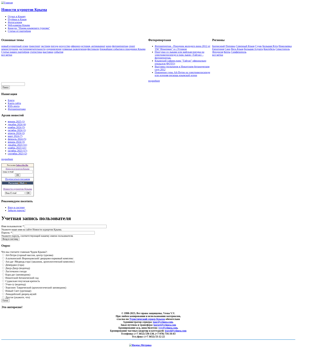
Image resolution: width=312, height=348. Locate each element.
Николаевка (285, 46)
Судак (258, 46)
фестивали (93, 49)
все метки (6, 55)
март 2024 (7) (15, 136)
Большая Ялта (270, 46)
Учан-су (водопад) (15, 284)
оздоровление (54, 49)
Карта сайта (14, 103)
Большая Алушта (253, 49)
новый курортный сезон (14, 46)
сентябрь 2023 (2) (17, 153)
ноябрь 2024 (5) (16, 127)
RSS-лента (14, 106)
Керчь (227, 52)
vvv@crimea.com (167, 327)
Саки (227, 49)
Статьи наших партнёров (15, 52)
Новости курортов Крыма (24, 9)
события (58, 52)
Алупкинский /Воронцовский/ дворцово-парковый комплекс (39, 258)
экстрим (45, 46)
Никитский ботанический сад (22, 277)
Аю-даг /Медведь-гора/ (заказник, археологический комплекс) (39, 261)
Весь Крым (237, 49)
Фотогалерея (15, 22)
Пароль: (6, 232)
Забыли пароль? (17, 210)
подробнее (154, 80)
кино (108, 46)
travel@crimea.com (175, 330)
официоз (75, 46)
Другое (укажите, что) (17, 297)
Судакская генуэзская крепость (22, 281)
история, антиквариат (93, 46)
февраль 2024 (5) (17, 139)
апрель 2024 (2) (16, 133)
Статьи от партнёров (19, 31)
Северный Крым (245, 46)
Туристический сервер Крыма (147, 319)
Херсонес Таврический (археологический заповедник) (35, 287)
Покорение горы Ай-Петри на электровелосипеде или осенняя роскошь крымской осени (182, 74)
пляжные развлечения (74, 49)
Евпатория (218, 49)
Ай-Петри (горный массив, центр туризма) (29, 255)
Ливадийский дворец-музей (20, 294)
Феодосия (217, 52)
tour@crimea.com (163, 322)
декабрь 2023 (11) (17, 145)
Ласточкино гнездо (16, 271)
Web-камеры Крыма (19, 25)
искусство (64, 46)
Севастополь (283, 49)
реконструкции (9, 49)
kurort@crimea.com (165, 325)
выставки (48, 52)
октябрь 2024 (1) (17, 130)
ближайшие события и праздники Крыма (122, 49)
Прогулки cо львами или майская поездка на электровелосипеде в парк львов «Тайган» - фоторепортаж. (179, 55)
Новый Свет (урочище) (18, 290)
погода (54, 46)
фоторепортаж (120, 46)
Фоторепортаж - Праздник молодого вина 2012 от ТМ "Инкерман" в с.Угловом (182, 47)
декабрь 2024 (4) (17, 124)
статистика (36, 52)
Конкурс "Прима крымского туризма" (29, 28)
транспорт (34, 46)
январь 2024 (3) (16, 142)
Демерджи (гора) (14, 265)
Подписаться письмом (17, 179)
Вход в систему (16, 207)
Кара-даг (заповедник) (17, 274)
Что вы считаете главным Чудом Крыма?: (24, 252)
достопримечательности (32, 49)
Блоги (11, 100)
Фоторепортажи (17, 109)
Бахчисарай (218, 46)
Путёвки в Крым (17, 19)
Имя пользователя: (12, 226)
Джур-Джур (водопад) (17, 268)
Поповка (230, 46)
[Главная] (7, 2)
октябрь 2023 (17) (17, 150)
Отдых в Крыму (17, 16)
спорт (132, 46)
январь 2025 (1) (16, 121)
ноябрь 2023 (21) (17, 147)
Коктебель (269, 49)
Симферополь (238, 52)
